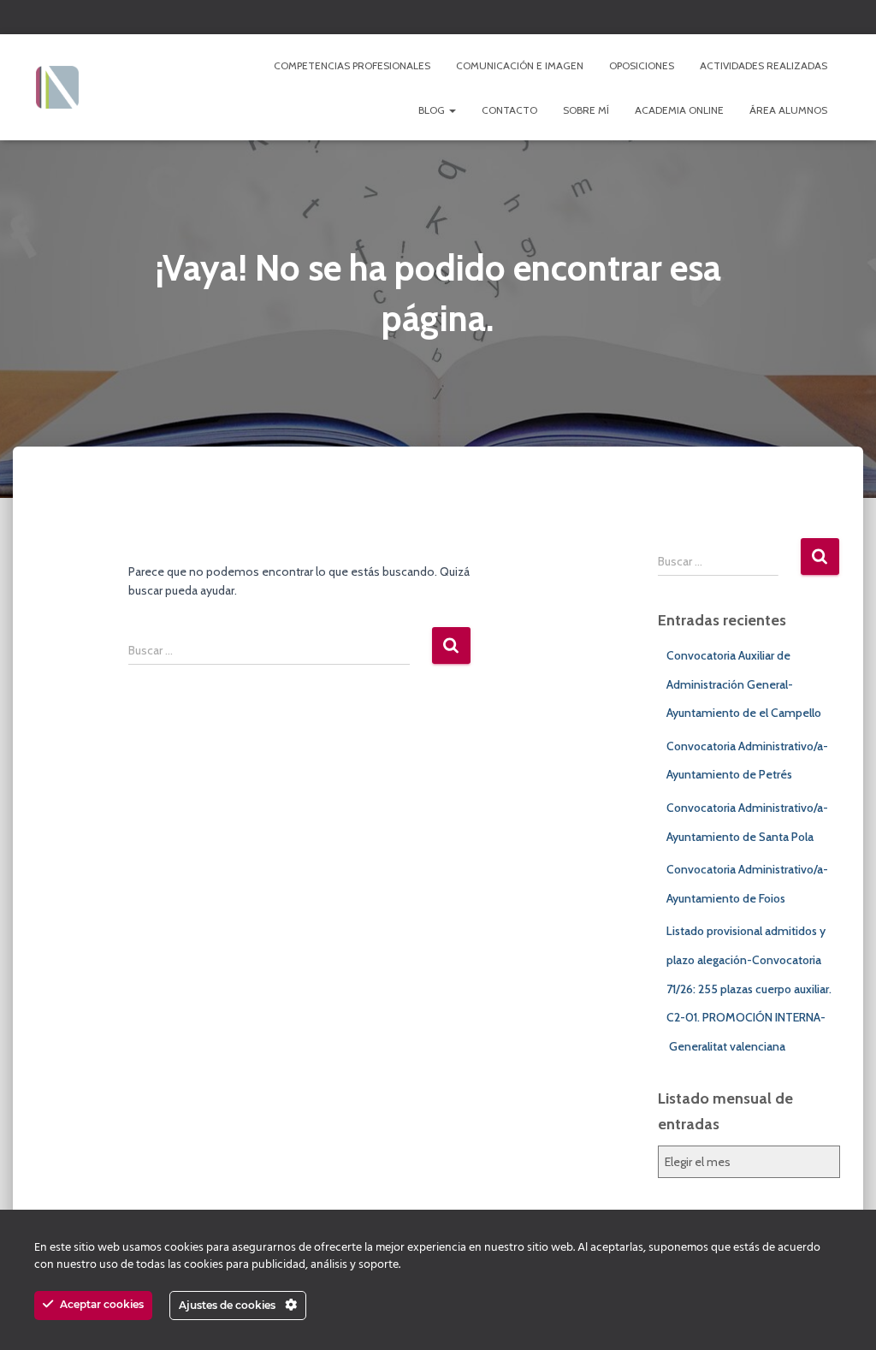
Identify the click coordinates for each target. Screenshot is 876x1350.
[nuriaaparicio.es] (57, 87)
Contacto (509, 110)
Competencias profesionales (352, 65)
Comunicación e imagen (519, 65)
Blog (432, 110)
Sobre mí (586, 110)
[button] (451, 110)
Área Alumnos (788, 110)
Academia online (679, 110)
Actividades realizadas (763, 65)
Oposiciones (641, 65)
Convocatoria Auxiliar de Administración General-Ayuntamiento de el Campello (743, 684)
